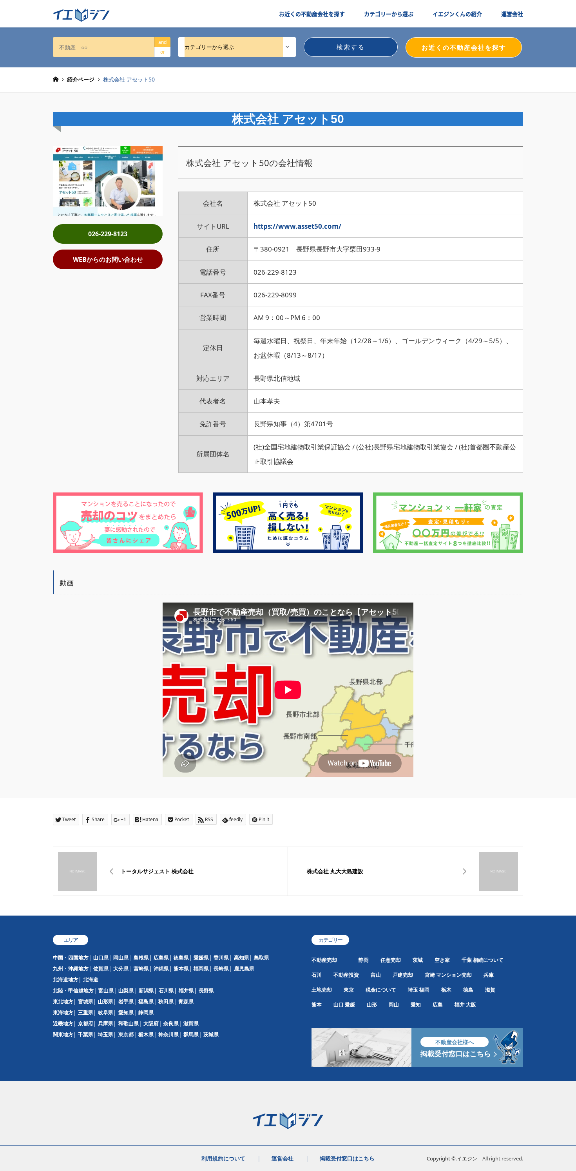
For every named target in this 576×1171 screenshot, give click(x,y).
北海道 (90, 979)
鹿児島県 (244, 968)
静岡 (364, 959)
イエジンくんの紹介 (457, 14)
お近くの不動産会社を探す (312, 14)
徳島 (468, 989)
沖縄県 (161, 968)
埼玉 (413, 989)
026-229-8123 (107, 234)
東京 (349, 989)
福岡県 (201, 968)
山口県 (101, 957)
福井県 (186, 990)
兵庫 (489, 974)
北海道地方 (65, 979)
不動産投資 (346, 974)
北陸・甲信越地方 (73, 990)
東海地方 (63, 1012)
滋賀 (490, 989)
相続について (488, 959)
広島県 (161, 957)
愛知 (416, 1004)
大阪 (471, 1004)
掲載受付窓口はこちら (347, 1158)
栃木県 (146, 1034)
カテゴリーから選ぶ (388, 14)
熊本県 (181, 968)
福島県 (146, 1001)
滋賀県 (191, 1023)
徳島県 (181, 957)
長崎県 (221, 968)
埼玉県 (105, 1034)
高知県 (241, 957)
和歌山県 (128, 1023)
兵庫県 (105, 1023)
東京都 (126, 1034)
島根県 (141, 957)
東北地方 (63, 1001)
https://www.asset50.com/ (297, 226)
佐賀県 (101, 968)
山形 (372, 1004)
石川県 (166, 990)
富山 (376, 974)
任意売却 (390, 959)
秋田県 (166, 1001)
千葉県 (85, 1034)
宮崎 (430, 974)
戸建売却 (403, 974)
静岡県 (146, 1012)
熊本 (317, 1004)
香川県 (221, 957)
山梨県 (126, 990)
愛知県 (126, 1012)
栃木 (446, 989)
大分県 (121, 968)
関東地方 (63, 1034)
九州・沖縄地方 (71, 968)
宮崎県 (141, 968)
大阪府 (151, 1023)
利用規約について (223, 1158)
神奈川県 (168, 1034)
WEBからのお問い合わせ (108, 259)
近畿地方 (63, 1023)
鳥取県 (261, 957)
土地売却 (322, 989)
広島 (438, 1004)
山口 (338, 1004)
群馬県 (191, 1034)
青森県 (186, 1001)
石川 (317, 974)
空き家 (442, 959)
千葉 (467, 959)
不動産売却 (324, 959)
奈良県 (171, 1023)
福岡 (424, 989)
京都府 (85, 1023)
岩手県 (126, 1001)
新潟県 (146, 990)
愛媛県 (201, 957)
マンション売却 (454, 974)
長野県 (206, 990)
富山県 (106, 990)
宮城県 (85, 1001)
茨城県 (211, 1034)
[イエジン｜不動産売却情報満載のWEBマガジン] (81, 15)
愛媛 (350, 1004)
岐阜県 (105, 1012)
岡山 (394, 1004)
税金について (381, 989)
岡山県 (121, 957)
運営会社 (512, 14)
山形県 (105, 1001)
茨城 (418, 959)
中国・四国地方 (71, 957)
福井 (460, 1004)
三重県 (85, 1012)
